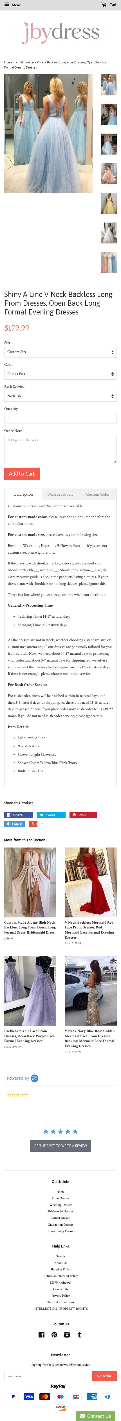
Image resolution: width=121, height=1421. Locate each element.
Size (7, 342)
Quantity (11, 408)
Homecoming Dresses (60, 1231)
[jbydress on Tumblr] (80, 1336)
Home (8, 62)
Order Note (13, 430)
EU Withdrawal (60, 1283)
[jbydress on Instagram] (67, 1336)
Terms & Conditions (60, 1302)
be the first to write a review (60, 1145)
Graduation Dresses (60, 1225)
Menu (16, 5)
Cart (113, 5)
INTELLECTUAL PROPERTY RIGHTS (60, 1309)
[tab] (23, 494)
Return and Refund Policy (60, 1276)
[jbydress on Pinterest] (54, 1336)
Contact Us (60, 1289)
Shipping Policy (60, 1269)
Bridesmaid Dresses (60, 1211)
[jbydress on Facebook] (41, 1336)
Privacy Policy (60, 1296)
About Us (60, 1263)
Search (60, 1256)
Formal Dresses (60, 1218)
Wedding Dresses (60, 1205)
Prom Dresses (60, 1198)
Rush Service (14, 386)
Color (8, 364)
